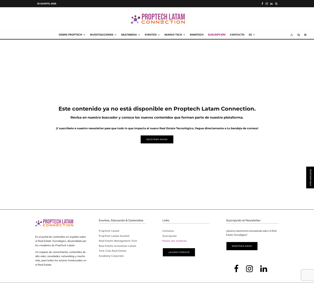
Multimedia (129, 34)
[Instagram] (266, 4)
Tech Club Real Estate (112, 250)
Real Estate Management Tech (118, 240)
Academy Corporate (111, 255)
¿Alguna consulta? (179, 252)
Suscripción (217, 34)
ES (250, 34)
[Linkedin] (271, 4)
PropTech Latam (109, 230)
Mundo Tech (173, 34)
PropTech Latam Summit (114, 235)
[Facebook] (262, 4)
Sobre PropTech (70, 34)
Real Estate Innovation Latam (117, 245)
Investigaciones (101, 34)
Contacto (237, 34)
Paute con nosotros (174, 240)
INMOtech (197, 34)
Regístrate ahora (242, 246)
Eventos (151, 34)
